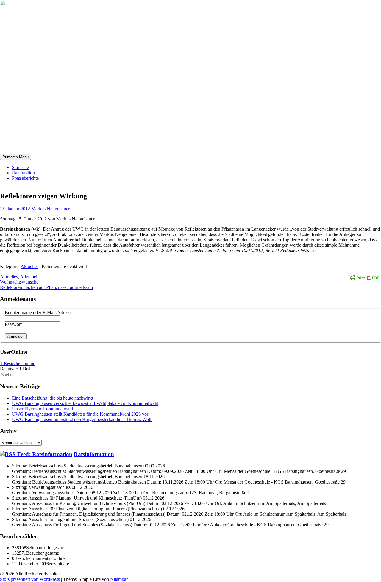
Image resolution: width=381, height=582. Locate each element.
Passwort (13, 324)
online (17, 363)
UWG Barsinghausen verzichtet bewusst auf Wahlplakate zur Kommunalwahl (85, 403)
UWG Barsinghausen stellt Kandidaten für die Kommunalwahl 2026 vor (80, 414)
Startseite (20, 167)
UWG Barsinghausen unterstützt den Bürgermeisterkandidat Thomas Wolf (82, 419)
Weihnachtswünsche (19, 281)
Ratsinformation (94, 454)
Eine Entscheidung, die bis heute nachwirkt (52, 397)
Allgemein (30, 276)
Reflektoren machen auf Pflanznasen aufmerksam (46, 287)
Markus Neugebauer (50, 208)
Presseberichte (25, 178)
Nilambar (118, 579)
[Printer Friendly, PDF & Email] (364, 277)
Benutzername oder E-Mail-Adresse (38, 312)
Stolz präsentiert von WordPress (30, 579)
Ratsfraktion (23, 172)
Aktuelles (29, 266)
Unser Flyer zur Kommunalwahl (42, 408)
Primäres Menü (15, 157)
